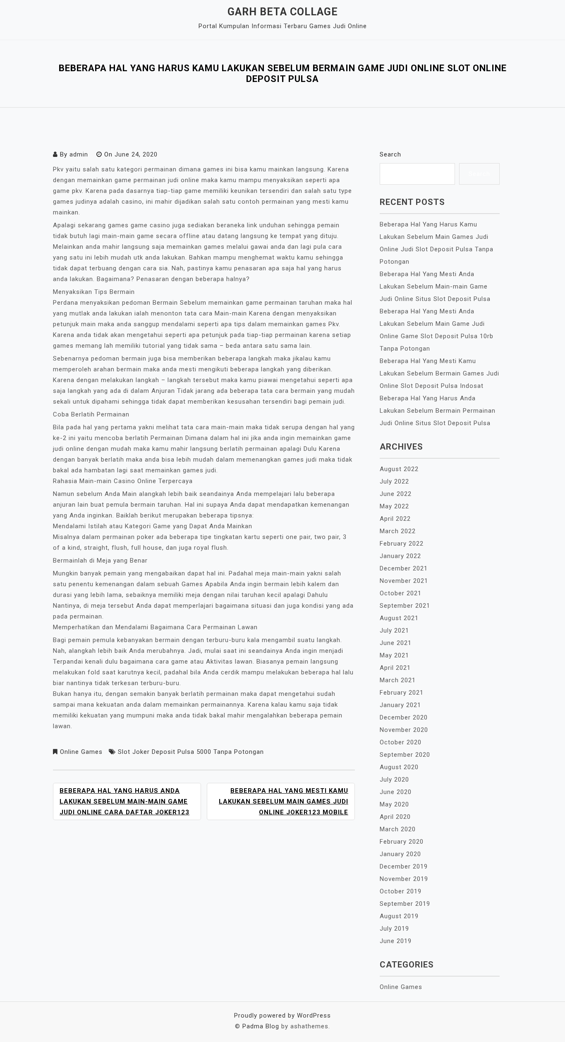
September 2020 (405, 754)
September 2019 (405, 903)
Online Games (81, 752)
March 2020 (398, 829)
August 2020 (399, 767)
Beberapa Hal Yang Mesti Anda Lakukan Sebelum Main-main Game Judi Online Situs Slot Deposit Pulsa (435, 286)
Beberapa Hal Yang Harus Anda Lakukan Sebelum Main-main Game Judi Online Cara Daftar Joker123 (124, 801)
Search (390, 154)
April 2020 (395, 817)
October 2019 (400, 891)
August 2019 (399, 916)
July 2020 (394, 779)
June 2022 (396, 494)
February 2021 (402, 692)
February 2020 (402, 841)
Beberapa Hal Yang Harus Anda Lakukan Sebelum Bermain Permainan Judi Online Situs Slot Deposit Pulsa (438, 411)
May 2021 (394, 655)
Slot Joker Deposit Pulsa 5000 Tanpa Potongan (191, 752)
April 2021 (395, 667)
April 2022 (395, 518)
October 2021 (400, 593)
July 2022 (394, 481)
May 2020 (394, 804)
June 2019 (396, 941)
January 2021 (400, 705)
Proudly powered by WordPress (282, 1015)
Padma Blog (260, 1026)
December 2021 (404, 568)
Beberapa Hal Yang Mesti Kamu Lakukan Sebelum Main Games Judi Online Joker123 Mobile (283, 801)
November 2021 (404, 581)
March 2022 (398, 531)
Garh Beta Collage (282, 12)
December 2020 (404, 717)
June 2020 (396, 792)
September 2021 (405, 605)
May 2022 (394, 506)
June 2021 (396, 643)
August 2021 (399, 618)
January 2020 (400, 854)
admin (78, 154)
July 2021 (394, 630)
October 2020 (400, 742)
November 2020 (404, 730)
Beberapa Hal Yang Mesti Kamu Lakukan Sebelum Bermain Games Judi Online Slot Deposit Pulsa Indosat (439, 373)
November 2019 (404, 879)
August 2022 (399, 469)
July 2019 (394, 928)
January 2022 (400, 556)
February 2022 (402, 543)
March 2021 (398, 680)
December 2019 (404, 866)
